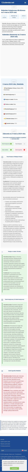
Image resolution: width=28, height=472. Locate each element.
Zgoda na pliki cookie (5, 441)
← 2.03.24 (4, 16)
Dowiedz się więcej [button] (7, 465)
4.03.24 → (23, 16)
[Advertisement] (14, 60)
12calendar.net (7, 2)
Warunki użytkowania (5, 444)
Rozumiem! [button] (14, 468)
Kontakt (2, 439)
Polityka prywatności (5, 446)
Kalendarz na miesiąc (14, 16)
